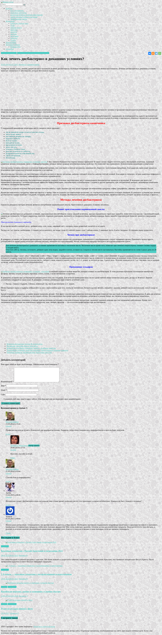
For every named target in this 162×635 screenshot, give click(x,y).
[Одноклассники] (153, 53)
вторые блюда (16, 28)
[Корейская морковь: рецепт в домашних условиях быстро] (30, 583)
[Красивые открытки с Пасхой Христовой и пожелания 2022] (31, 542)
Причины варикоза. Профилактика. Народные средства (29, 352)
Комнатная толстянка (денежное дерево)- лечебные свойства (31, 348)
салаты (13, 40)
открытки (10, 49)
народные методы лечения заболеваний (26, 15)
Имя (3, 386)
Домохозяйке (11, 43)
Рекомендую (15, 47)
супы (12, 26)
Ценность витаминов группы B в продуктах (25, 344)
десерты (13, 32)
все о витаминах (17, 11)
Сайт (3, 395)
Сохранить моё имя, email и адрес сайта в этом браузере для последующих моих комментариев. (42, 399)
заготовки (14, 36)
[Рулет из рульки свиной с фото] (19, 600)
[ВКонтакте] (149, 53)
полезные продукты (18, 13)
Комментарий (7, 382)
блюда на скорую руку (19, 23)
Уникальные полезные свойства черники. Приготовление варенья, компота (37, 350)
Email (4, 390)
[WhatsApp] (159, 53)
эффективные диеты (18, 19)
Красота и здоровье (9, 53)
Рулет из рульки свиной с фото (17, 608)
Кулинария (10, 21)
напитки (13, 38)
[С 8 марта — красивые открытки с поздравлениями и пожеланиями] (34, 566)
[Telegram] (156, 53)
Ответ (8, 434)
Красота (9, 8)
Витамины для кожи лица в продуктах (22, 346)
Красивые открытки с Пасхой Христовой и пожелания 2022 (32, 551)
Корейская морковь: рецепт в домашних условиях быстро (31, 591)
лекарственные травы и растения (23, 17)
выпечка (13, 30)
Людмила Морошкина (19, 446)
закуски (13, 34)
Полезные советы (13, 45)
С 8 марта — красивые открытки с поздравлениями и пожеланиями (36, 574)
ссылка (8, 426)
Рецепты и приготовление (44, 627)
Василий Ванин (12, 422)
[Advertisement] (72, 90)
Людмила (22, 65)
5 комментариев (32, 65)
